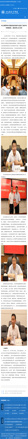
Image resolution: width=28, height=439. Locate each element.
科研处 (7, 410)
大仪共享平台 (23, 407)
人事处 (7, 413)
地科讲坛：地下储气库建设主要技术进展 (13, 393)
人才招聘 (15, 8)
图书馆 (22, 413)
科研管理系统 (9, 407)
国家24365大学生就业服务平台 (12, 430)
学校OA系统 (23, 405)
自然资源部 (19, 421)
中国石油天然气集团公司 (22, 418)
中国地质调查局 (9, 424)
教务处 (14, 410)
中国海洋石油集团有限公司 (12, 421)
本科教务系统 (9, 405)
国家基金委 (19, 424)
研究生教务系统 (16, 405)
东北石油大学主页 (23, 8)
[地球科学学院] (14, 12)
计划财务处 (23, 410)
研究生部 (15, 413)
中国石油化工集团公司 (11, 418)
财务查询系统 (16, 407)
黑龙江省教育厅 (9, 427)
